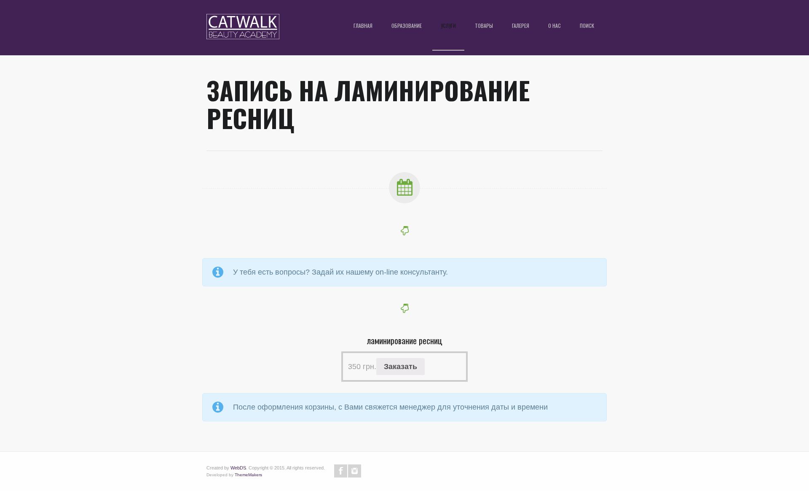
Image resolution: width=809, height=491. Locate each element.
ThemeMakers (248, 474)
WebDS (238, 467)
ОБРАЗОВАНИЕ (406, 25)
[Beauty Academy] (242, 30)
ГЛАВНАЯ (363, 25)
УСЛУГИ (448, 25)
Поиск (587, 25)
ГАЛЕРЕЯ (520, 25)
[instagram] (354, 471)
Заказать (400, 366)
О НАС (554, 25)
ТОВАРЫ (484, 25)
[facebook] (340, 471)
